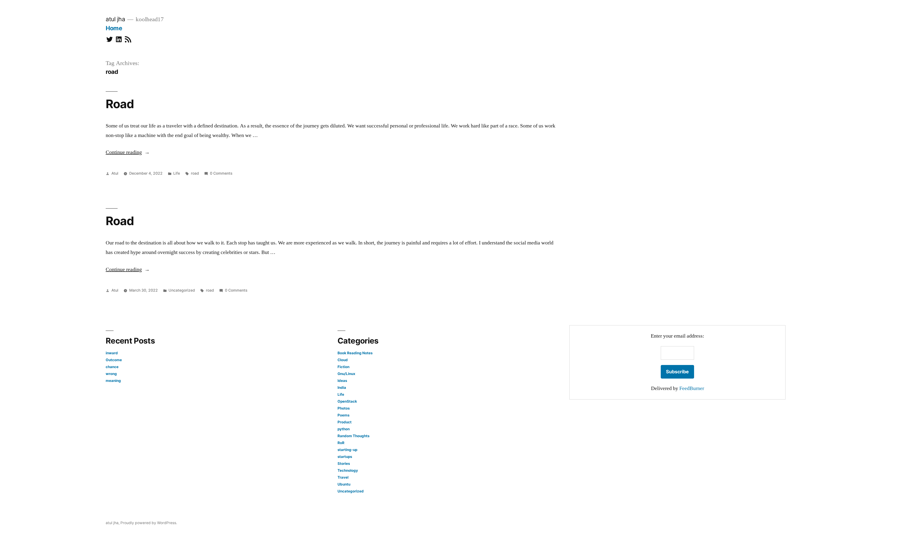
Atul (114, 173)
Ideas (342, 380)
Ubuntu (344, 484)
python (344, 429)
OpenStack (347, 401)
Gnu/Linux (346, 373)
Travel (343, 477)
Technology (348, 470)
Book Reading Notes (355, 353)
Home (114, 28)
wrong (111, 373)
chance (112, 367)
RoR (341, 443)
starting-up (347, 449)
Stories (344, 463)
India (342, 387)
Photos (344, 408)
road (195, 173)
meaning (113, 380)
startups (345, 456)
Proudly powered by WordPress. (148, 523)
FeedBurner (691, 388)
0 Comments (221, 173)
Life (176, 173)
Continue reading (128, 152)
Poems (343, 415)
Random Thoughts (353, 436)
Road (120, 104)
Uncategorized (182, 290)
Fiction (343, 367)
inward (112, 353)
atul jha (115, 19)
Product (345, 422)
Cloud (343, 360)
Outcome (114, 360)
